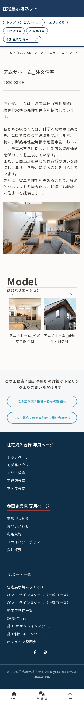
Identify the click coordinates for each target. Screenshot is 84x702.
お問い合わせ (18, 526)
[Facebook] (35, 652)
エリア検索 (56, 22)
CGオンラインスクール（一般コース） (38, 594)
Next (64, 294)
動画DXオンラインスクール (29, 626)
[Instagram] (45, 652)
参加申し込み (18, 518)
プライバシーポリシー (25, 541)
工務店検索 (14, 31)
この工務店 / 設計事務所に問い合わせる (42, 417)
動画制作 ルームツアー (26, 633)
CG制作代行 (16, 618)
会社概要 (14, 549)
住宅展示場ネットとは (25, 586)
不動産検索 (37, 31)
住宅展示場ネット (17, 8)
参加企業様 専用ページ (22, 39)
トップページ (18, 457)
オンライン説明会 (21, 641)
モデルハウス (32, 22)
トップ (11, 22)
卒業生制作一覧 (20, 610)
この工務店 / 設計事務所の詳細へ (42, 401)
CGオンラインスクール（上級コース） (38, 602)
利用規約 (14, 533)
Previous (20, 294)
